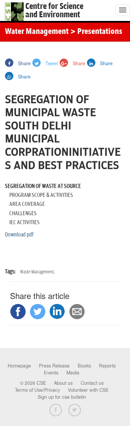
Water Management (37, 32)
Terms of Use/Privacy (37, 390)
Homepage (19, 365)
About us (63, 383)
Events (51, 372)
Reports (107, 365)
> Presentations (96, 32)
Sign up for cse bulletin (62, 397)
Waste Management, (37, 272)
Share (24, 63)
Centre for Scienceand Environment (54, 11)
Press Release (54, 365)
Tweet (51, 63)
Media (72, 372)
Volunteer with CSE (88, 390)
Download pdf (19, 234)
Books (84, 365)
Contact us (92, 383)
